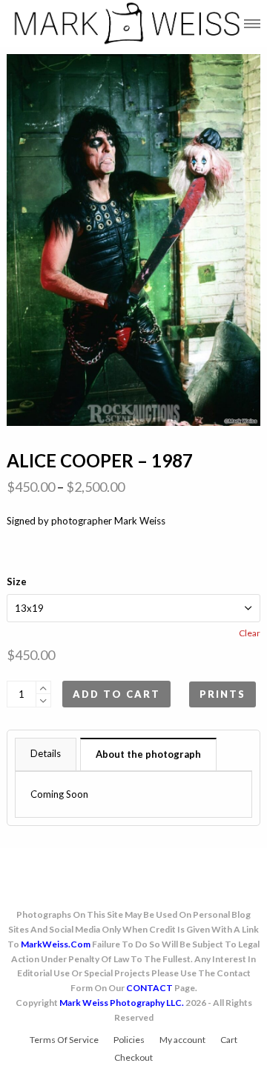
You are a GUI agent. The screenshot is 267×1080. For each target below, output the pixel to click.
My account (182, 1039)
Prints (222, 694)
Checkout (133, 1057)
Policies (129, 1039)
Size (17, 581)
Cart (228, 1039)
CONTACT (149, 987)
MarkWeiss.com (55, 944)
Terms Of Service (64, 1039)
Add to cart (116, 694)
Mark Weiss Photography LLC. (121, 1002)
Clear (249, 633)
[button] (252, 23)
